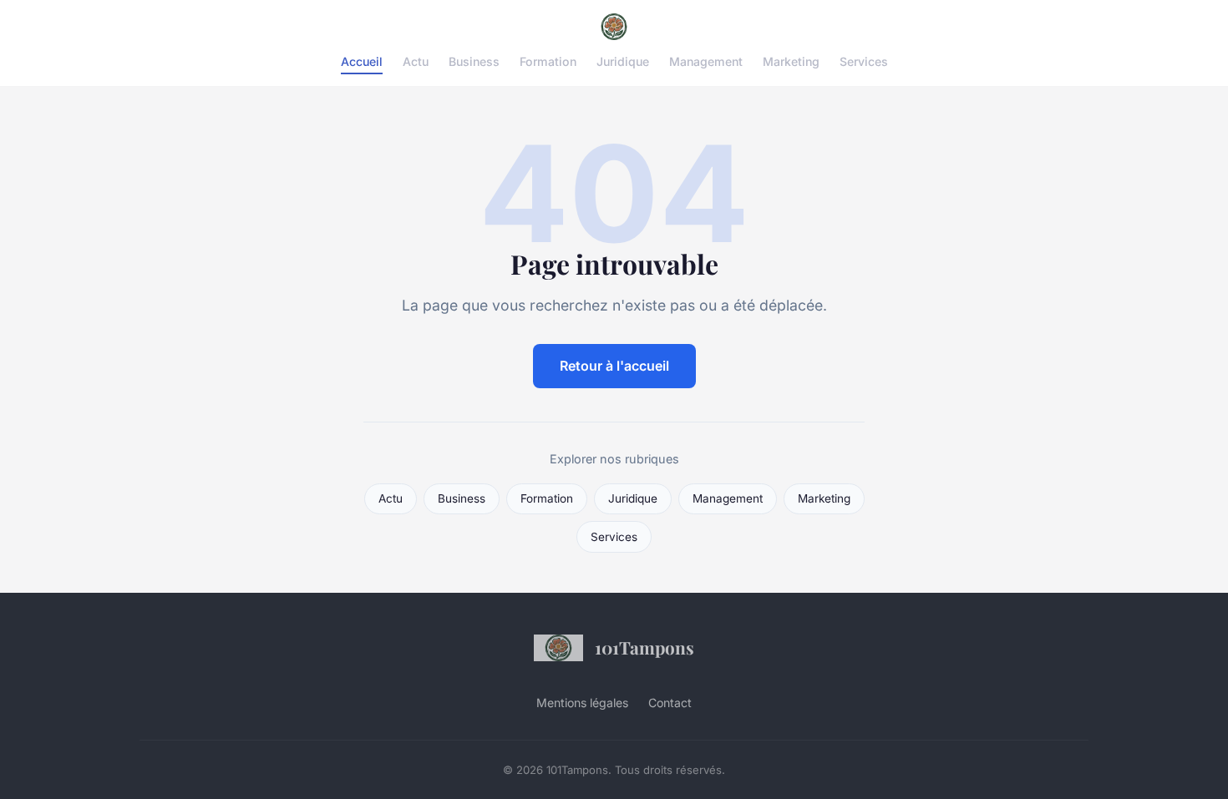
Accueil (362, 61)
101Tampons (644, 647)
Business (474, 61)
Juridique (622, 61)
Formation (548, 61)
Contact (670, 702)
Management (706, 61)
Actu (416, 61)
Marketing (791, 61)
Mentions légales (582, 702)
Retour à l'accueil (614, 365)
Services (864, 61)
